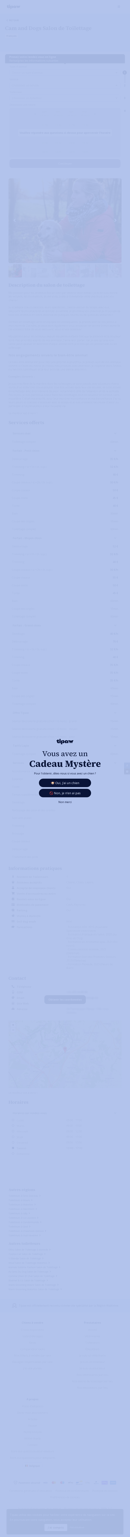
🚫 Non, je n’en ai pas (65, 793)
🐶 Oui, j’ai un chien (65, 783)
